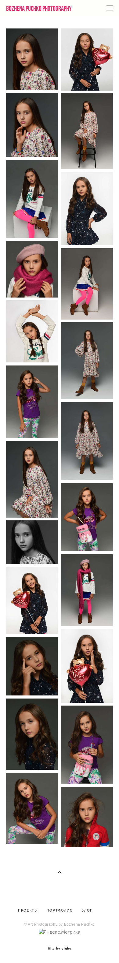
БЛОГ (86, 910)
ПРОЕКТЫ (28, 910)
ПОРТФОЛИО (60, 910)
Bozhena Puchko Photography (39, 8)
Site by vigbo (59, 948)
